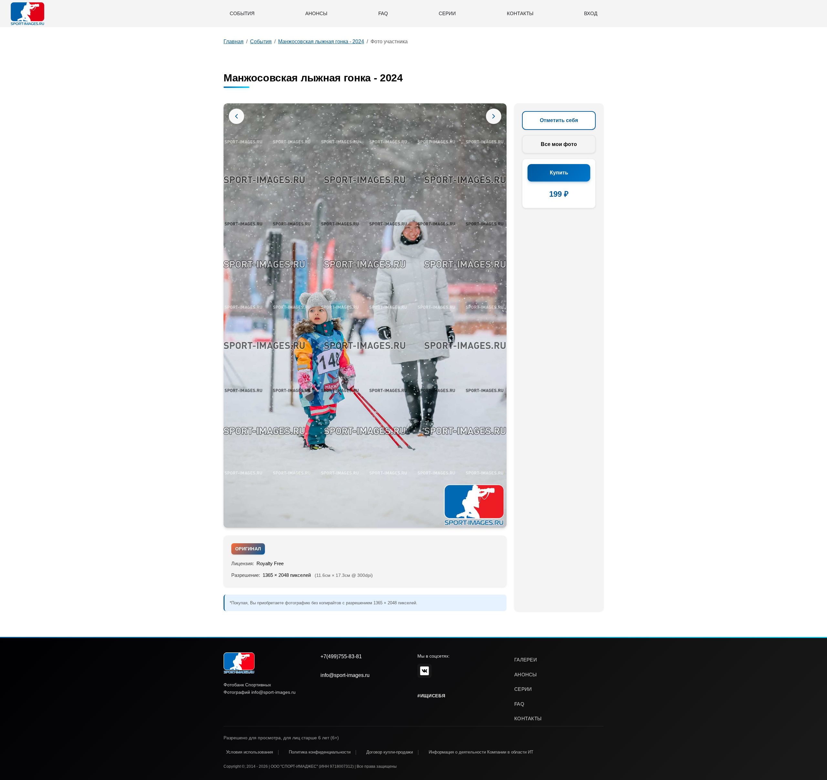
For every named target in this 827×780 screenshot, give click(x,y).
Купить (559, 172)
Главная (234, 41)
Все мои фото (559, 144)
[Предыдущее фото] (236, 116)
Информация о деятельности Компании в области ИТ (481, 752)
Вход (590, 13)
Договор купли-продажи (389, 752)
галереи (525, 659)
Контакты (520, 13)
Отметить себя (559, 120)
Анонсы (316, 13)
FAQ (383, 13)
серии (523, 689)
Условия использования (249, 752)
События (242, 13)
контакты (527, 718)
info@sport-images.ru (345, 675)
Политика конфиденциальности (320, 752)
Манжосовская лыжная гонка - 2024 (321, 41)
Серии (447, 13)
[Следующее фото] (493, 116)
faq (519, 704)
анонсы (525, 674)
